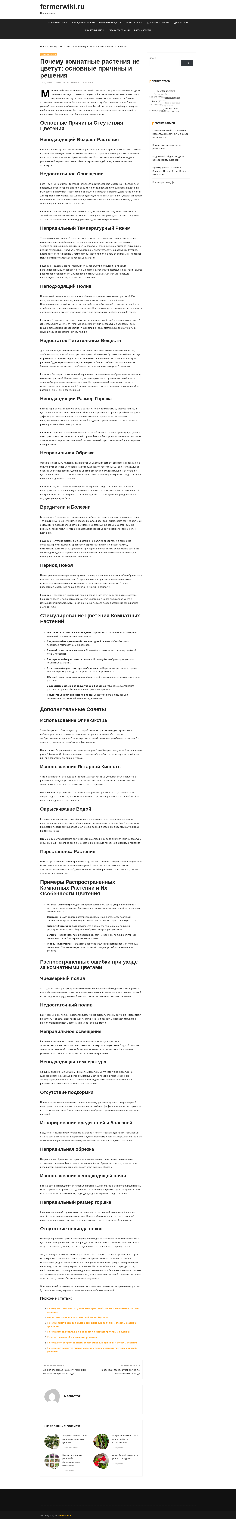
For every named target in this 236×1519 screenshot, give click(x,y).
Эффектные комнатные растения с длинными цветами (74, 1439)
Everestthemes (65, 1515)
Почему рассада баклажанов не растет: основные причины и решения (88, 1331)
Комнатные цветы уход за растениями (166, 147)
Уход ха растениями (119, 30)
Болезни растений (57, 22)
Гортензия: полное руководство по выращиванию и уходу (120, 1371)
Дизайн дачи (181, 22)
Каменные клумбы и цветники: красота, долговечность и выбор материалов (170, 134)
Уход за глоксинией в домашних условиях (72, 1337)
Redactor (89, 82)
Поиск (153, 58)
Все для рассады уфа (163, 182)
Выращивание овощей (83, 22)
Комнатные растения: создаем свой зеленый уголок (77, 1317)
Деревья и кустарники (158, 22)
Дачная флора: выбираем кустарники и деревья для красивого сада (64, 1371)
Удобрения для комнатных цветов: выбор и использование (124, 1439)
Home (43, 46)
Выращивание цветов (110, 22)
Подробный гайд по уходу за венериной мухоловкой (168, 158)
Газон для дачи (134, 22)
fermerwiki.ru (62, 7)
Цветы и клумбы (142, 30)
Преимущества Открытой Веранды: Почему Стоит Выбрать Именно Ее (170, 171)
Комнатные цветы (94, 30)
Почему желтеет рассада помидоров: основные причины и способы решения (92, 1342)
